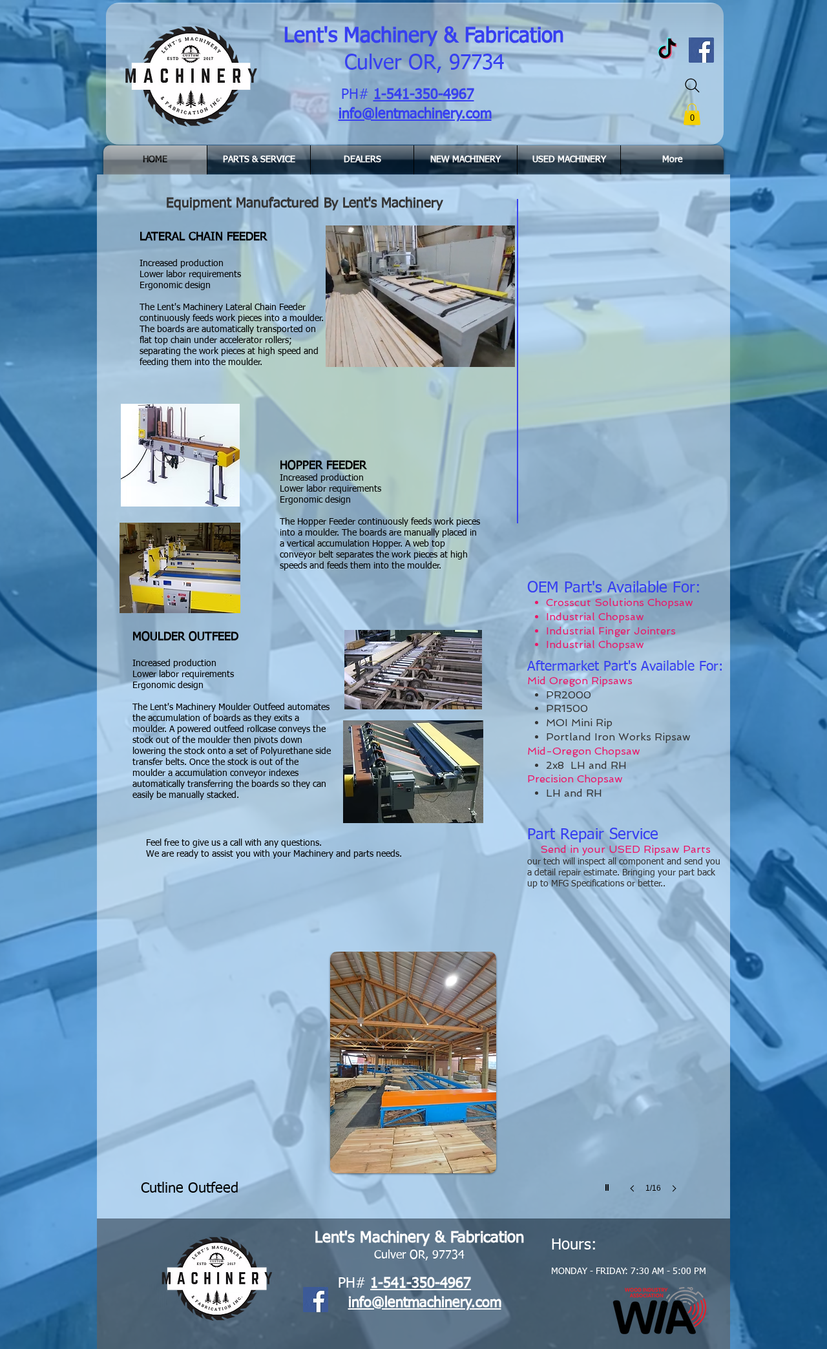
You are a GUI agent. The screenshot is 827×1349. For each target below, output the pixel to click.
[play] (609, 1184)
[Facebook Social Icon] (315, 1299)
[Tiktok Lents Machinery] (667, 50)
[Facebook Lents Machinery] (701, 50)
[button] (692, 114)
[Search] (692, 86)
